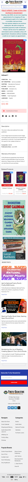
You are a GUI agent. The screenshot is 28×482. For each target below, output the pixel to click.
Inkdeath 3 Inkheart (7, 188)
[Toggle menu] (2, 2)
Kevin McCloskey (5, 459)
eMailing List (4, 434)
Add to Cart (7, 185)
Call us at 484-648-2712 (14, 403)
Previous (2, 183)
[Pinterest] (16, 116)
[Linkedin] (12, 116)
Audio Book (18, 424)
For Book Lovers (19, 432)
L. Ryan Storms (19, 463)
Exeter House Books (6, 451)
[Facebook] (2, 116)
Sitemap (3, 440)
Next (26, 183)
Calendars (17, 430)
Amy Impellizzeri (5, 462)
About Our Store (5, 421)
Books (17, 421)
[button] (14, 217)
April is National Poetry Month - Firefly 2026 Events (11, 284)
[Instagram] (12, 407)
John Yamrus (18, 456)
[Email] (6, 116)
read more (4, 294)
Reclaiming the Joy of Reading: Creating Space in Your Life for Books (13, 350)
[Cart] (25, 2)
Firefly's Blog (4, 437)
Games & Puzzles (19, 427)
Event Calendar (5, 424)
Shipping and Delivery (6, 427)
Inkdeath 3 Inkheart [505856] (21, 188)
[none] (14, 55)
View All (17, 466)
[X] (19, 407)
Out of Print (4, 454)
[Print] (9, 116)
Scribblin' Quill (4, 457)
